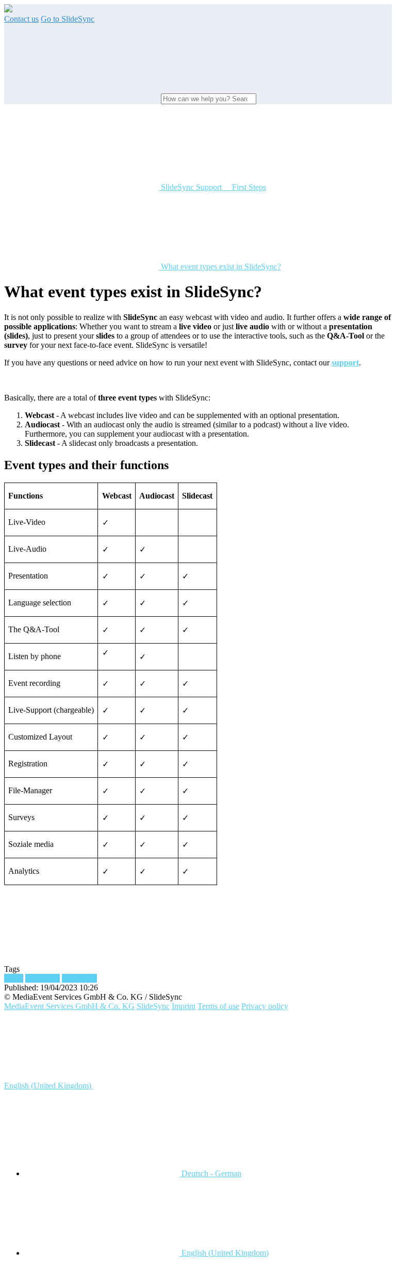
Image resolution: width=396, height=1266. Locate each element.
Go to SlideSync (67, 18)
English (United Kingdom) (48, 1085)
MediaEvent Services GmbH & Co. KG (69, 1006)
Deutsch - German (210, 1173)
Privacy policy (264, 1006)
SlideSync (153, 1006)
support (345, 362)
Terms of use (218, 1006)
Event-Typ (42, 978)
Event (13, 978)
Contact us (21, 18)
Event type (79, 978)
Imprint (183, 1006)
